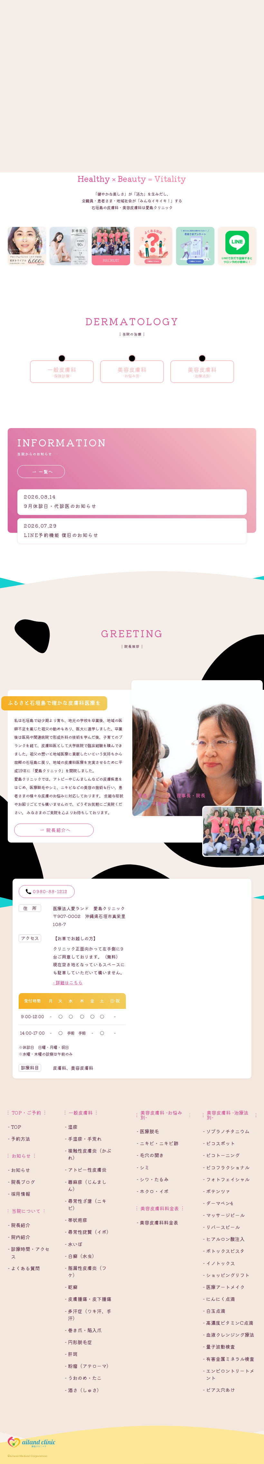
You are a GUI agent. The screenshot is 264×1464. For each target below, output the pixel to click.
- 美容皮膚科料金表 (157, 1222)
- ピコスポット (219, 1143)
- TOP (14, 1126)
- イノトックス (219, 1263)
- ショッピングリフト (226, 1275)
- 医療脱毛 (148, 1131)
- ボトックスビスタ (224, 1250)
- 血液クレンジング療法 (228, 1334)
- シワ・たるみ (153, 1179)
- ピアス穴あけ (219, 1389)
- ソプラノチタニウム (226, 1131)
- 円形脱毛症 (78, 1342)
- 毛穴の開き (150, 1155)
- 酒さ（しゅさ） (83, 1390)
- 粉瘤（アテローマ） (88, 1365)
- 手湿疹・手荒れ (83, 1138)
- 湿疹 (71, 1126)
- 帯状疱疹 (76, 1219)
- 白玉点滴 (214, 1310)
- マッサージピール (224, 1215)
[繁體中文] (96, 6)
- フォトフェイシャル (226, 1179)
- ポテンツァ (216, 1191)
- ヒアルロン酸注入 (224, 1238)
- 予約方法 (19, 1138)
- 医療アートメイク (224, 1286)
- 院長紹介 (19, 1225)
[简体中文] (89, 6)
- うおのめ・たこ (83, 1377)
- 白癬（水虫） (81, 1256)
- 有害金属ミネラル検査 (228, 1358)
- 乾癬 (71, 1286)
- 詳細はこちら (68, 982)
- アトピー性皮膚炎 (86, 1169)
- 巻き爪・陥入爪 (83, 1330)
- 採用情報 (19, 1193)
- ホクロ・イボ (153, 1191)
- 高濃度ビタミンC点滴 (228, 1322)
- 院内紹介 (19, 1237)
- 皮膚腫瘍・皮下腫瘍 (88, 1298)
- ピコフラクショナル (226, 1167)
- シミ (143, 1167)
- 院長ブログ (21, 1181)
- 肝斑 (71, 1354)
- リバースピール (221, 1227)
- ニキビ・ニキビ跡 (157, 1143)
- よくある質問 (24, 1268)
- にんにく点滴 (219, 1298)
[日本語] (75, 6)
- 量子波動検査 (219, 1346)
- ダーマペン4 (218, 1203)
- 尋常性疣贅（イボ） (88, 1231)
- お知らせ (19, 1169)
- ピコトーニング (221, 1155)
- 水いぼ (73, 1244)
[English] (82, 6)
